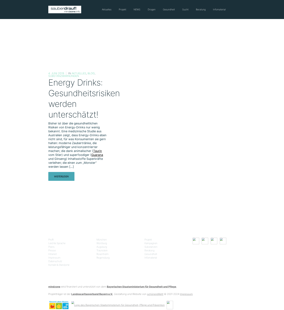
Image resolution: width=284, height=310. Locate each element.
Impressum (54, 257)
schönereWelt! (155, 294)
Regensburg (103, 257)
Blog (91, 73)
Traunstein (102, 250)
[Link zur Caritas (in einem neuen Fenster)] (170, 304)
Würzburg (101, 243)
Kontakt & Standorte (59, 264)
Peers (51, 246)
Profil (50, 239)
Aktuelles (106, 9)
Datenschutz (55, 261)
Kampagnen (150, 243)
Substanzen (150, 246)
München (101, 239)
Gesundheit (169, 9)
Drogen (151, 9)
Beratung (201, 9)
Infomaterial (219, 9)
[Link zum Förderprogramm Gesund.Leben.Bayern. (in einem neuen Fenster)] (59, 304)
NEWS (137, 9)
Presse (52, 250)
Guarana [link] (97, 155)
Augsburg (101, 246)
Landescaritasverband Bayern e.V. (92, 294)
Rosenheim (102, 254)
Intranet (52, 254)
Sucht (185, 9)
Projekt (122, 9)
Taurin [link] (97, 151)
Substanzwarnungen (63, 76)
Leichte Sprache (57, 243)
